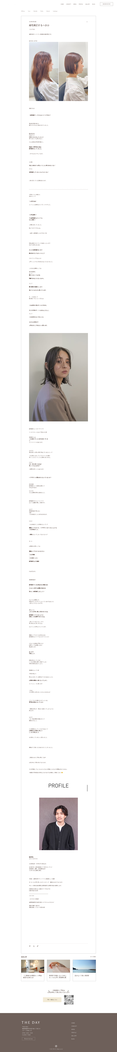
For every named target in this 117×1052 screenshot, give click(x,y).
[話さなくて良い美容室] (84, 966)
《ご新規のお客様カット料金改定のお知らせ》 (32, 976)
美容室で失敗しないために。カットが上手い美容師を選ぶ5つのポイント (58, 976)
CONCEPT (74, 1026)
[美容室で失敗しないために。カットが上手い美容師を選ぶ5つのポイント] (58, 966)
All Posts (23, 11)
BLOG (72, 1039)
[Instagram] (56, 1046)
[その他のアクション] (87, 22)
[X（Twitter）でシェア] (33, 946)
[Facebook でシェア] (30, 946)
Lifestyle (48, 11)
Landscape (55, 11)
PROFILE (73, 1032)
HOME (73, 1023)
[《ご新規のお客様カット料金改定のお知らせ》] (32, 966)
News (29, 11)
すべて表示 (93, 956)
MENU (73, 1029)
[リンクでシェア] (37, 946)
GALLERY (74, 1035)
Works (42, 11)
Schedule (35, 11)
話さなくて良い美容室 (82, 976)
